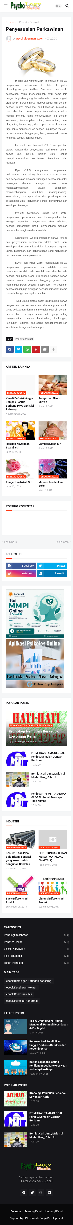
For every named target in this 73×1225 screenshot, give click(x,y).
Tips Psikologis (36, 955)
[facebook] (23, 1192)
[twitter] (32, 1192)
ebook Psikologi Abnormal (22, 1000)
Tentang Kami (33, 1211)
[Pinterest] (36, 349)
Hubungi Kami (53, 1211)
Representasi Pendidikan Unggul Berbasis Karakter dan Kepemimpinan (47, 1045)
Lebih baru (10, 541)
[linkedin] (49, 1192)
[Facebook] (10, 349)
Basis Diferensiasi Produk (17, 900)
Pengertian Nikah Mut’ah (49, 400)
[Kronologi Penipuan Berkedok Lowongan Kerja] (15, 1098)
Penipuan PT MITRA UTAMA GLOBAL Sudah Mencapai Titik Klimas (48, 797)
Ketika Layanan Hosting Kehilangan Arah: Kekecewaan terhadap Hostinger (48, 1065)
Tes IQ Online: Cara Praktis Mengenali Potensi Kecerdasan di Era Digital (48, 1024)
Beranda (11, 22)
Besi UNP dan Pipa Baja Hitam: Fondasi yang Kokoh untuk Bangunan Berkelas (18, 858)
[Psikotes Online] (35, 637)
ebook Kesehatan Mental (21, 987)
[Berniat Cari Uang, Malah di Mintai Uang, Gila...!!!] (17, 779)
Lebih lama (62, 541)
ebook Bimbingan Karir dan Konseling (28, 980)
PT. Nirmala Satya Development (44, 1218)
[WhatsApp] (27, 349)
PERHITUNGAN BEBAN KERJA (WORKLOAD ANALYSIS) (53, 856)
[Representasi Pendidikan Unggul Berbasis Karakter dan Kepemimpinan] (15, 1047)
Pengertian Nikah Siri (19, 482)
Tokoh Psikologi (36, 962)
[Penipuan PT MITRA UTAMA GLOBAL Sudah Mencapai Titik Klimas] (17, 799)
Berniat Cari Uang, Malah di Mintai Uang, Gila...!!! (48, 775)
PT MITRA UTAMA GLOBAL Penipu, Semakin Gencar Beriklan (48, 756)
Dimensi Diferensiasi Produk (51, 900)
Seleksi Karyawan (36, 948)
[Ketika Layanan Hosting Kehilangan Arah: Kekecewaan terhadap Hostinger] (15, 1067)
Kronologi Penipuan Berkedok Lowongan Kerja (47, 1094)
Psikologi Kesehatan (36, 935)
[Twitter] (18, 349)
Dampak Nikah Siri (50, 443)
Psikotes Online (36, 942)
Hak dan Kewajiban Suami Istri (18, 445)
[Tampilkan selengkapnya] (53, 349)
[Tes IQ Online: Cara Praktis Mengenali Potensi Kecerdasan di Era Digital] (15, 1026)
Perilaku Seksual (29, 22)
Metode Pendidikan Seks (51, 484)
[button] (5, 6)
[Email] (45, 349)
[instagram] (41, 1192)
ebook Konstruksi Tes (19, 994)
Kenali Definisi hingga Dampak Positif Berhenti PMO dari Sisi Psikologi (20, 404)
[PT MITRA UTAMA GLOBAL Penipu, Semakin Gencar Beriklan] (17, 758)
